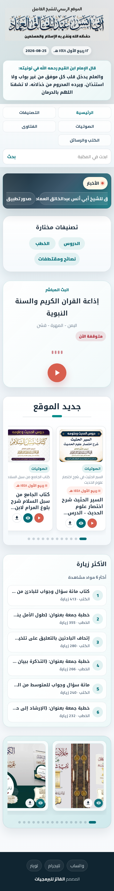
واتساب (77, 865)
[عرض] (81, 523)
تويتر (34, 865)
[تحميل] (70, 523)
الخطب (42, 243)
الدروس (72, 243)
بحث (11, 156)
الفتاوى (29, 126)
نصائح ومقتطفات (57, 259)
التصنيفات (29, 112)
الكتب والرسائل (85, 140)
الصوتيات (85, 126)
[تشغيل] (57, 372)
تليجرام (54, 865)
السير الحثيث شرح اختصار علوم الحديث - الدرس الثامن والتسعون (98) (82, 512)
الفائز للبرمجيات (50, 879)
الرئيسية (85, 112)
